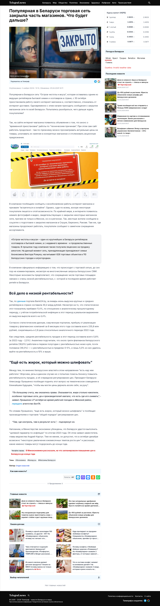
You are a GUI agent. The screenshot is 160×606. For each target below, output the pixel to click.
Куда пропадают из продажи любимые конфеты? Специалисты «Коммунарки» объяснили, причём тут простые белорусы (86, 536)
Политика (73, 3)
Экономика (84, 3)
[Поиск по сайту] (149, 2)
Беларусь (46, 3)
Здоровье (95, 3)
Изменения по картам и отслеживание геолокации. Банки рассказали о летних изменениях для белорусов (133, 118)
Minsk (108, 58)
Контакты (139, 596)
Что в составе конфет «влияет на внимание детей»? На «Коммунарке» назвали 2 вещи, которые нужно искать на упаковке (86, 567)
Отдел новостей (22, 466)
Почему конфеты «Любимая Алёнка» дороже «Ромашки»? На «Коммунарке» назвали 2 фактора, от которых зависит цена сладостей (85, 551)
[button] (96, 81)
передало (17, 403)
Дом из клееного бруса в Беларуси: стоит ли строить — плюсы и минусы (36, 503)
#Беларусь (32, 460)
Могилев (141, 58)
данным (21, 301)
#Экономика (21, 460)
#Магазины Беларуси (46, 460)
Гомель (109, 62)
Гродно (123, 58)
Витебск (131, 58)
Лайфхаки (106, 3)
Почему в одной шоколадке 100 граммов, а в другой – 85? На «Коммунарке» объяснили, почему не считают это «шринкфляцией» (39, 536)
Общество (62, 3)
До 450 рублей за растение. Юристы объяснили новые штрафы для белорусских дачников (84, 515)
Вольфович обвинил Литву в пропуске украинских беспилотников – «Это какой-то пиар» (133, 130)
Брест (115, 58)
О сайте (147, 596)
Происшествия (124, 3)
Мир (55, 3)
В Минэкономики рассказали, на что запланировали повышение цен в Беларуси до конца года (53, 452)
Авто (114, 3)
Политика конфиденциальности (120, 596)
